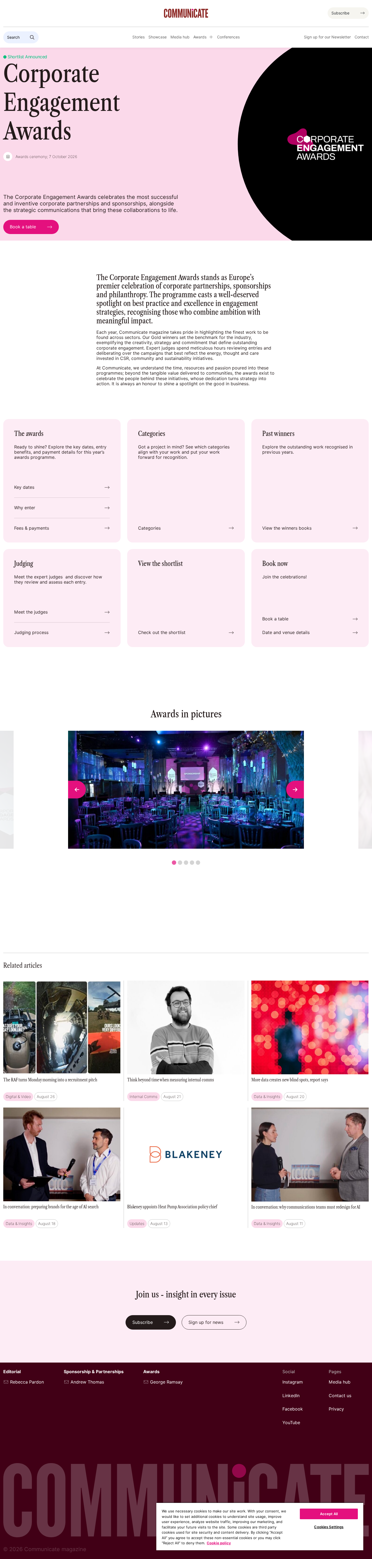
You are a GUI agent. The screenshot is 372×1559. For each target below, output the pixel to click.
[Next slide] (295, 790)
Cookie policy (219, 1543)
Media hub (180, 37)
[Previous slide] (77, 790)
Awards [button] (199, 37)
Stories (138, 37)
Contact (362, 37)
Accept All (329, 1514)
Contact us (340, 1395)
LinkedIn (291, 1395)
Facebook (292, 1409)
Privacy (336, 1409)
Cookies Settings (328, 1527)
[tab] (174, 862)
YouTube (291, 1422)
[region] (259, 1526)
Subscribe (340, 13)
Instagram (292, 1382)
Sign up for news (205, 1322)
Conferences (228, 37)
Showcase (157, 37)
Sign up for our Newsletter (327, 37)
